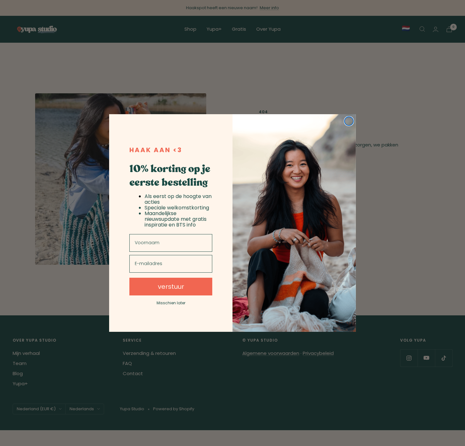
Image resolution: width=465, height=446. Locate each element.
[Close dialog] (348, 121)
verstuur (171, 286)
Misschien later (171, 303)
